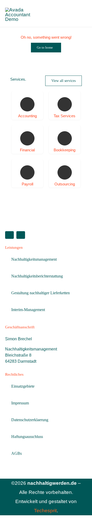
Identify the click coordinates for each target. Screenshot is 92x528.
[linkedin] (9, 235)
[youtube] (20, 235)
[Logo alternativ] (24, 9)
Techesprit (45, 510)
